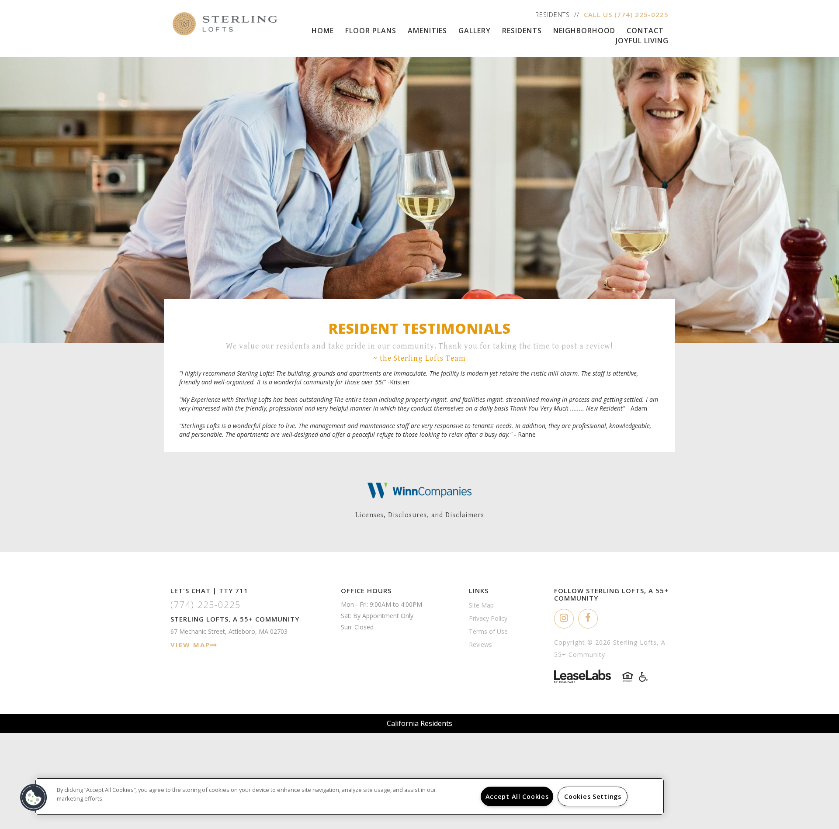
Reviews (480, 644)
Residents (552, 14)
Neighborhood (584, 30)
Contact (645, 30)
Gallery (474, 30)
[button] (564, 619)
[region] (349, 796)
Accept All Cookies (517, 796)
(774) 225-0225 (641, 14)
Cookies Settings (592, 796)
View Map (190, 644)
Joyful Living (642, 40)
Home (323, 30)
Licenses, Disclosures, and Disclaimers (419, 515)
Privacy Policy (488, 618)
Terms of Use (488, 631)
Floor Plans (370, 30)
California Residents (419, 723)
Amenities (427, 30)
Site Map (481, 605)
